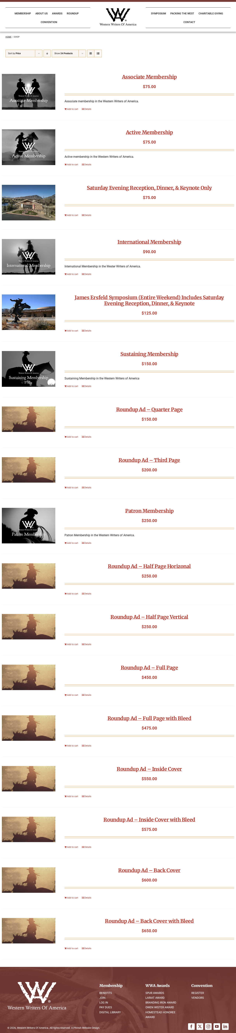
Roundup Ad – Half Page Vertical (149, 617)
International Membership (149, 242)
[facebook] (191, 1026)
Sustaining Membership (149, 354)
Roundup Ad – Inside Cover (149, 769)
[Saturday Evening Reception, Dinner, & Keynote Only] (28, 202)
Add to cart (72, 109)
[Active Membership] (28, 147)
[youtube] (217, 1026)
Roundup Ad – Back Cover (149, 870)
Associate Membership (149, 77)
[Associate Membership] (28, 92)
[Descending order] (47, 53)
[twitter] (200, 1026)
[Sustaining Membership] (28, 369)
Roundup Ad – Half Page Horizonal (149, 566)
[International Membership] (28, 257)
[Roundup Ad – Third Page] (28, 470)
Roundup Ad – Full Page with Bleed (149, 718)
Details (87, 109)
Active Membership (149, 132)
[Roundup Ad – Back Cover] (28, 880)
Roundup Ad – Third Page (149, 460)
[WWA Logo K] (118, 9)
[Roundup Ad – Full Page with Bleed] (28, 728)
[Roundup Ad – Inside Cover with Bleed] (28, 829)
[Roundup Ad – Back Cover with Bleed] (28, 930)
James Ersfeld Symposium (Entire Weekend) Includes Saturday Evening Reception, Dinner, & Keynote (149, 300)
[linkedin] (225, 1026)
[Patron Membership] (28, 526)
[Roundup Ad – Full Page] (28, 677)
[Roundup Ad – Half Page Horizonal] (28, 576)
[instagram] (208, 1026)
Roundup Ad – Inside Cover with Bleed (149, 819)
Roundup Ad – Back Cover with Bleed (149, 921)
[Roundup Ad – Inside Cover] (28, 778)
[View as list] (98, 53)
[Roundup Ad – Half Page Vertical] (28, 626)
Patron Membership (149, 511)
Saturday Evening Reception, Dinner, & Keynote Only (149, 188)
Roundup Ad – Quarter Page (149, 409)
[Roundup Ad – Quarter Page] (28, 419)
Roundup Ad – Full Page (149, 667)
